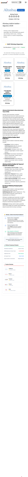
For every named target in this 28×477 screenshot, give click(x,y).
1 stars (10, 16)
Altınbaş (7, 78)
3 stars (14, 16)
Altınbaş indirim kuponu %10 (20, 67)
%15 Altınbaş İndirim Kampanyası (7, 92)
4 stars (16, 16)
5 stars (18, 16)
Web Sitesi (20, 10)
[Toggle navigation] (25, 2)
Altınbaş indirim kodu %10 (7, 67)
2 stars (12, 16)
